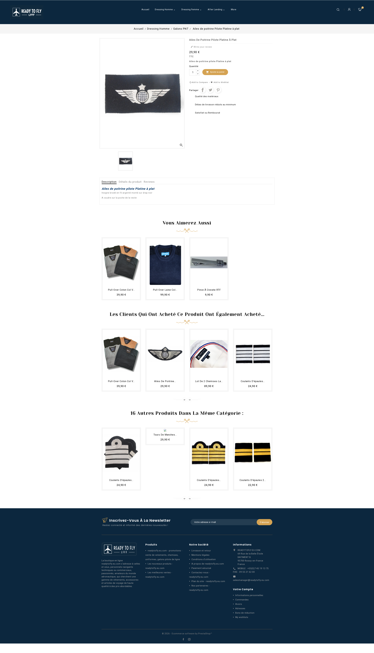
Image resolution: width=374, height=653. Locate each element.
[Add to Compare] (124, 283)
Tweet (210, 90)
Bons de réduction (244, 613)
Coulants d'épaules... (253, 381)
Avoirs (238, 604)
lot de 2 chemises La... (209, 381)
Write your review (201, 47)
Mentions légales (200, 555)
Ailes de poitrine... (165, 381)
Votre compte (243, 589)
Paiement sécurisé (201, 568)
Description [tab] (109, 181)
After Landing (216, 9)
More (233, 9)
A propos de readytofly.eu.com (208, 564)
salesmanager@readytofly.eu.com (251, 580)
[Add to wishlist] (118, 283)
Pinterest (218, 90)
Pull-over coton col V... (121, 289)
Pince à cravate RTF (209, 289)
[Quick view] (129, 283)
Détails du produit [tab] (130, 181)
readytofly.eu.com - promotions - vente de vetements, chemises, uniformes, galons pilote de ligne (163, 555)
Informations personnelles (249, 595)
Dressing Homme (165, 9)
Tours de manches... (165, 434)
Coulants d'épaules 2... (253, 480)
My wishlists (241, 617)
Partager (203, 90)
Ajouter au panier (215, 72)
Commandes (242, 600)
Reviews (149, 181)
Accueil (145, 9)
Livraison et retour (201, 550)
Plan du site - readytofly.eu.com (208, 581)
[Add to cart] (113, 283)
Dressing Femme (191, 9)
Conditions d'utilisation (204, 559)
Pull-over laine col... (165, 289)
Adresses (240, 608)
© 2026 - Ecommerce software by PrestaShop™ (187, 633)
